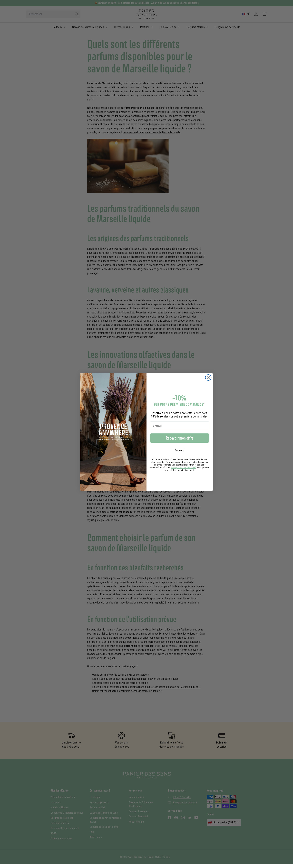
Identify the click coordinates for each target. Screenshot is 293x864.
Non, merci (179, 450)
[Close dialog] (208, 377)
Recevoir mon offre (179, 438)
